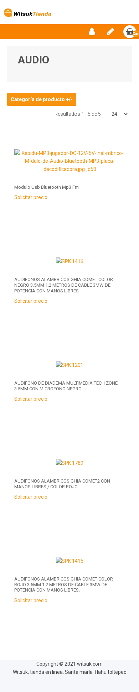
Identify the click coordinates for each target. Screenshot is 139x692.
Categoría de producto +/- (42, 99)
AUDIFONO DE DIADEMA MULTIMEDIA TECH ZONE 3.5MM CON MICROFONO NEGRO (66, 385)
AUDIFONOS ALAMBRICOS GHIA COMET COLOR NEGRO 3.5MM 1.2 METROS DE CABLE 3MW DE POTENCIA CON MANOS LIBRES (63, 285)
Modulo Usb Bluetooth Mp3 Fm (46, 187)
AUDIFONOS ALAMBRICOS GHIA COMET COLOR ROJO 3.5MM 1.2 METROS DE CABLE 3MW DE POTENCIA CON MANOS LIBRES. (63, 584)
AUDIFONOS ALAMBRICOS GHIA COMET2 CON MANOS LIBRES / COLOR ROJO (62, 483)
